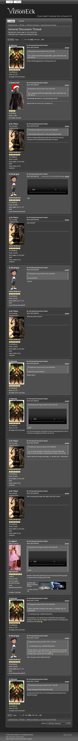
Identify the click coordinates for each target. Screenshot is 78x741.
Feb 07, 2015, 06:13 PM (33, 126)
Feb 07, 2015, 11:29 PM (33, 681)
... (23, 39)
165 (38, 39)
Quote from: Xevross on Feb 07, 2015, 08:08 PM (43, 447)
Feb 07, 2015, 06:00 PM (33, 85)
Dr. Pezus (14, 124)
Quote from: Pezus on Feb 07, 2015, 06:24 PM (42, 274)
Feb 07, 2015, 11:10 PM (33, 600)
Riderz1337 (15, 83)
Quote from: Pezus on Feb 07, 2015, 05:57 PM (42, 51)
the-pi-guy (15, 174)
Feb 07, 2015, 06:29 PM (33, 269)
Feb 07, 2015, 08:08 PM (33, 401)
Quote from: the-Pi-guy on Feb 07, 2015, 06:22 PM (43, 405)
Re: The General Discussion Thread (37, 45)
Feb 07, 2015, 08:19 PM (33, 443)
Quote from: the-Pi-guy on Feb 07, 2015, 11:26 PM (43, 685)
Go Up (9, 715)
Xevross (14, 45)
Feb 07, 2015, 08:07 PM (33, 363)
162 (28, 39)
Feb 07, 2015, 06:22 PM (33, 176)
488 (42, 39)
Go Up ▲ (69, 734)
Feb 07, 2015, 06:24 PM (33, 219)
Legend (14, 541)
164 (35, 39)
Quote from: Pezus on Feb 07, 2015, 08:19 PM (42, 604)
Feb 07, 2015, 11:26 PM (33, 638)
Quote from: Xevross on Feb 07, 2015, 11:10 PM (43, 642)
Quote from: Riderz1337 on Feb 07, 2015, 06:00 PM (44, 130)
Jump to (43, 723)
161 (25, 39)
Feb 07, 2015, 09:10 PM (33, 543)
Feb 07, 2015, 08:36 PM (33, 493)
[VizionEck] (10, 590)
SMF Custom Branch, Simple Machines (15, 736)
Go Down (11, 39)
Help (65, 734)
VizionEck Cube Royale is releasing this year (32, 584)
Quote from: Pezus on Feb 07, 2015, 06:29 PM (42, 367)
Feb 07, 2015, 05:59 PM (33, 47)
